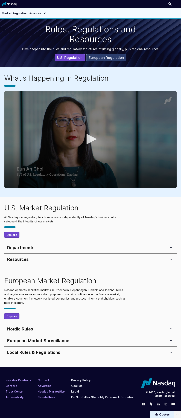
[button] (90, 139)
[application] (90, 139)
